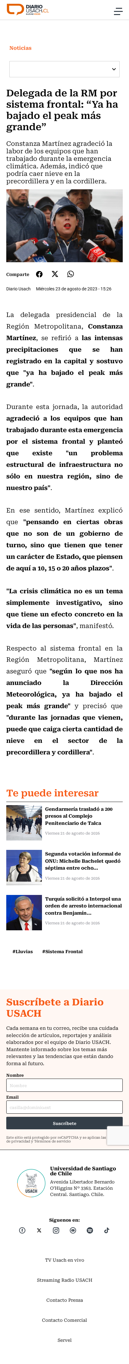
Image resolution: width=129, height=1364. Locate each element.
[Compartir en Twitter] (54, 273)
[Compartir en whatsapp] (70, 273)
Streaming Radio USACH (64, 1280)
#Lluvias (23, 951)
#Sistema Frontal (62, 951)
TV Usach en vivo (64, 1260)
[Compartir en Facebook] (39, 274)
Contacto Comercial (64, 1320)
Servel (65, 1340)
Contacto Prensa (64, 1300)
